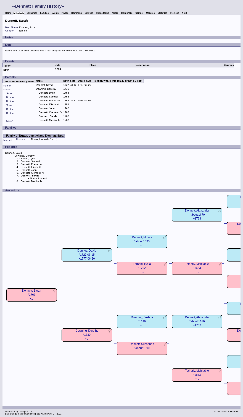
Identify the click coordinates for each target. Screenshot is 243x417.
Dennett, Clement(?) (50, 112)
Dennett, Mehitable (49, 120)
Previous (174, 13)
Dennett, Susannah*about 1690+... (142, 347)
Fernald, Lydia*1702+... (142, 267)
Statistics (162, 13)
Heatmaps (76, 13)
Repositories (102, 13)
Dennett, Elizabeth (49, 104)
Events (55, 13)
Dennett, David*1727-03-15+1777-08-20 (86, 254)
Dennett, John (47, 108)
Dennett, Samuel (48, 96)
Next (184, 13)
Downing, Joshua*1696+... (142, 321)
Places (65, 13)
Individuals (18, 13)
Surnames (32, 13)
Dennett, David (44, 84)
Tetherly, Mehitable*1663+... (197, 267)
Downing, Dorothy (46, 88)
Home (8, 13)
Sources (89, 13)
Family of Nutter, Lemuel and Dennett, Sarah (35, 135)
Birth (6, 69)
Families (44, 13)
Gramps (23, 412)
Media (115, 13)
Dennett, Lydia (47, 92)
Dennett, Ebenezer (49, 100)
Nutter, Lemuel (39, 139)
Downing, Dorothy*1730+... (86, 334)
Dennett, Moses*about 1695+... (142, 241)
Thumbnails (127, 13)
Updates (150, 13)
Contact (139, 13)
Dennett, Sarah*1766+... (31, 294)
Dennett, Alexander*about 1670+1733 (197, 214)
